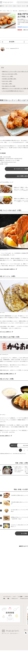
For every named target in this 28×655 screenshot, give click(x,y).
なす (6, 5)
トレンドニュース (7, 596)
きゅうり (19, 5)
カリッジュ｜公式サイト (5, 331)
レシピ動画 (20, 596)
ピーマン (10, 5)
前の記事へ (12, 41)
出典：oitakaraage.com (3, 249)
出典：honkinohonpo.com (4, 354)
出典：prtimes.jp (2, 414)
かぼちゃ (14, 5)
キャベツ (23, 5)
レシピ (14, 596)
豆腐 (27, 5)
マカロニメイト (14, 598)
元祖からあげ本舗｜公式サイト (7, 373)
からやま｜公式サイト (5, 435)
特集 (4, 598)
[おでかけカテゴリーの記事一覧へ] (20, 30)
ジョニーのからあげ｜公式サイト (7, 269)
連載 (8, 598)
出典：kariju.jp (2, 312)
